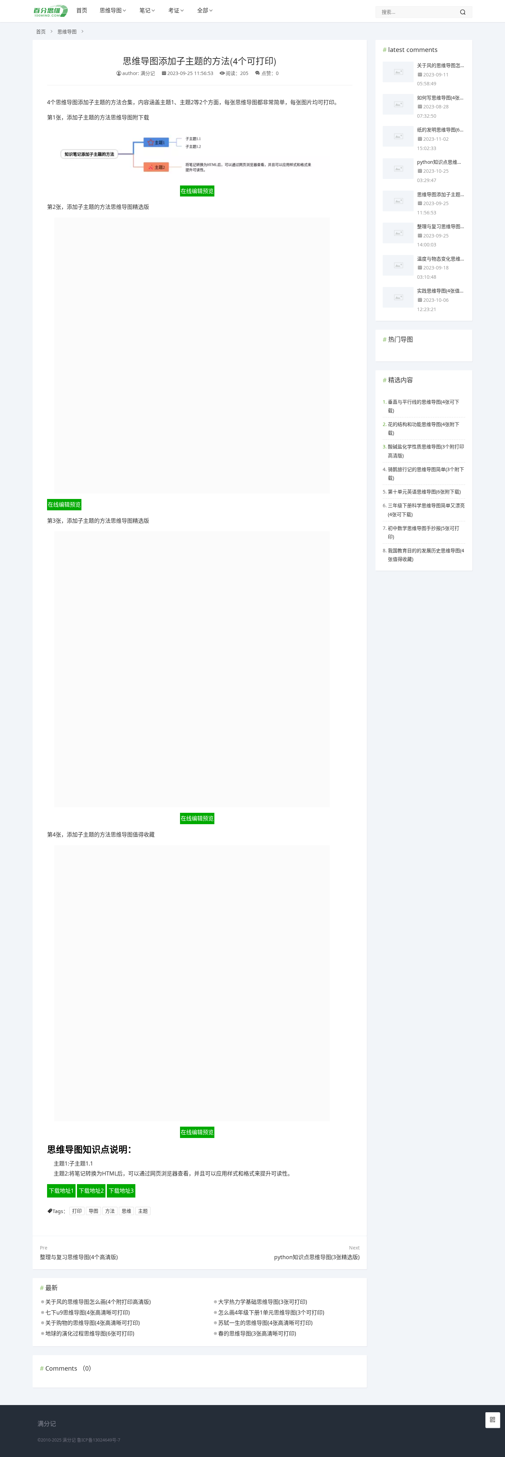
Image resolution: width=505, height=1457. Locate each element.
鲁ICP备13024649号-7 (98, 1440)
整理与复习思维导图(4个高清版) (79, 1257)
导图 (93, 1211)
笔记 (144, 10)
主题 (143, 1211)
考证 (173, 10)
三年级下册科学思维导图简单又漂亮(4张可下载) (426, 509)
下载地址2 (91, 1190)
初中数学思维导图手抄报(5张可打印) (423, 532)
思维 (126, 1211)
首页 (81, 10)
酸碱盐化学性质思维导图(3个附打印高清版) (426, 450)
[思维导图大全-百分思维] (51, 15)
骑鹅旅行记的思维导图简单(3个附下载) (426, 473)
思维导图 (111, 10)
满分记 (69, 1440)
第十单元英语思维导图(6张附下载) (424, 491)
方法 (110, 1211)
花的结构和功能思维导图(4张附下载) (423, 428)
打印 (77, 1211)
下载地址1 (61, 1190)
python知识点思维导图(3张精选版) (317, 1257)
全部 (202, 10)
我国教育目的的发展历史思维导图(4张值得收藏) (426, 554)
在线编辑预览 (197, 191)
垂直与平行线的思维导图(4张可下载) (423, 406)
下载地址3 (121, 1190)
